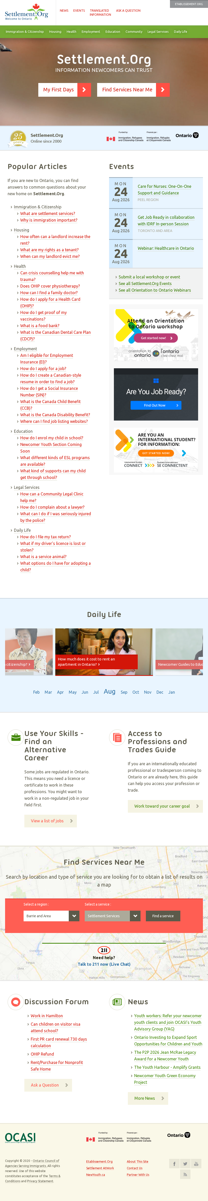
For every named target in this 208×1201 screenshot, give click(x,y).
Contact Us (134, 1168)
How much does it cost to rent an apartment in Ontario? (86, 661)
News (64, 10)
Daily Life (180, 31)
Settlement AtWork (100, 1168)
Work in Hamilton (47, 1015)
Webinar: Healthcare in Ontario (166, 248)
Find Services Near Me (127, 89)
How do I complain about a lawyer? (52, 507)
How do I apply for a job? (43, 368)
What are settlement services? (47, 213)
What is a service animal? (43, 556)
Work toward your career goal (162, 806)
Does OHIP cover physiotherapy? (50, 286)
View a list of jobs (47, 821)
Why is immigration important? (48, 220)
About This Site (137, 1161)
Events (79, 10)
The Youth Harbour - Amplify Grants (167, 1067)
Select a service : (98, 904)
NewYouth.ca (95, 1174)
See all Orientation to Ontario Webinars (155, 290)
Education (113, 31)
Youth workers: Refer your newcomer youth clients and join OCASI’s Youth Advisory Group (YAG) (168, 1022)
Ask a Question (128, 10)
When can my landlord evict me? (50, 256)
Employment (91, 31)
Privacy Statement (40, 1181)
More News (144, 1098)
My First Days (58, 89)
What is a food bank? (39, 325)
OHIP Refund (42, 1054)
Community (134, 31)
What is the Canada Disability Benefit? (55, 414)
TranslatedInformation (100, 12)
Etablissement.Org (189, 4)
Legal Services (158, 31)
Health (71, 31)
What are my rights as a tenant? (49, 249)
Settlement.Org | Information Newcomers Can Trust (28, 12)
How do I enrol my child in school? (51, 438)
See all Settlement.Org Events (145, 283)
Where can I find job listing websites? (54, 421)
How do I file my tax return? (45, 537)
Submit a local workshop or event (149, 277)
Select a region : (36, 904)
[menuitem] (24, 31)
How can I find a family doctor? (49, 292)
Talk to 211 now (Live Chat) (104, 964)
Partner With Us (138, 1174)
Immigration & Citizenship (25, 31)
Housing (55, 31)
